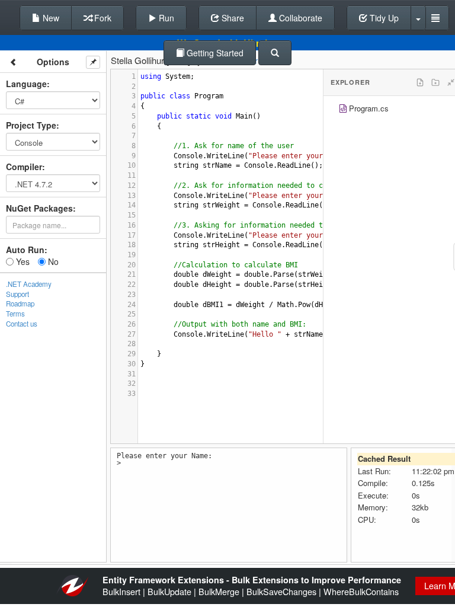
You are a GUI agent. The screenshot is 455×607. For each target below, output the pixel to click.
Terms (15, 313)
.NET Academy (29, 284)
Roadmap (20, 303)
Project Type (31, 125)
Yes (22, 261)
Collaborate (299, 18)
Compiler (24, 166)
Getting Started (213, 53)
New (49, 18)
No (52, 261)
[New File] (420, 82)
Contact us (21, 323)
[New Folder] (435, 82)
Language (26, 84)
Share (231, 18)
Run (165, 18)
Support (17, 294)
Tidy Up (383, 18)
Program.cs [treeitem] (369, 108)
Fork (101, 18)
